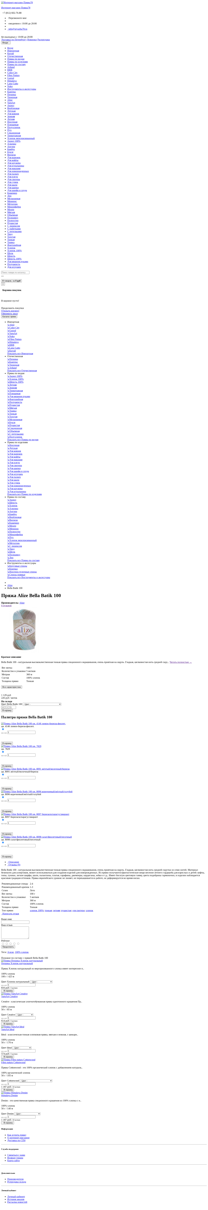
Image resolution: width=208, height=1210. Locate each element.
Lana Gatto (12, 83)
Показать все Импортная (20, 353)
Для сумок (12, 182)
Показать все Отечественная (22, 370)
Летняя (11, 119)
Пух (9, 130)
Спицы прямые (16, 574)
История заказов (15, 1199)
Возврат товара (15, 1157)
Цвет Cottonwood (10, 1080)
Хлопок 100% (14, 250)
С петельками (14, 231)
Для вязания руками (17, 261)
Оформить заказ (9, 313)
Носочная (12, 122)
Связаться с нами (16, 1155)
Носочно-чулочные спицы (22, 571)
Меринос (12, 201)
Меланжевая (13, 198)
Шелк (10, 253)
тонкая (48, 910)
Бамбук (11, 149)
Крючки (12, 569)
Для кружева (14, 163)
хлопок (89, 910)
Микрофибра (14, 206)
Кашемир (12, 193)
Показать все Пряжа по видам (22, 439)
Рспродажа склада (16, 1181)
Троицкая (12, 97)
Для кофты (12, 160)
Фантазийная (14, 245)
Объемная (12, 215)
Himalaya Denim (9, 1095)
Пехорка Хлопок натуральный (17, 963)
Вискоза (11, 154)
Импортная (13, 50)
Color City (12, 72)
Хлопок (11, 248)
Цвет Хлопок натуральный (15, 981)
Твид (9, 234)
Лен (9, 196)
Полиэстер (12, 220)
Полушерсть (13, 264)
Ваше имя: (6, 919)
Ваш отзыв (6, 925)
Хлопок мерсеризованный (21, 138)
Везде (10, 48)
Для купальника (15, 165)
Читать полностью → (181, 662)
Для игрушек (14, 267)
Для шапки (13, 187)
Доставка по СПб (16, 1140)
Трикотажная (14, 135)
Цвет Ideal (6, 1047)
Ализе (10, 952)
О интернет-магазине (18, 1137)
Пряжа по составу (16, 64)
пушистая (66, 910)
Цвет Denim (7, 1113)
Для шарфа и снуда (17, 190)
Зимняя (11, 116)
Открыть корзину (10, 310)
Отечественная (15, 56)
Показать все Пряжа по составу (23, 560)
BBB (9, 70)
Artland (11, 67)
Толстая (11, 237)
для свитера (78, 910)
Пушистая (12, 223)
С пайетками (14, 228)
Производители (15, 1179)
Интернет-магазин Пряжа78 (15, 7)
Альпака (11, 144)
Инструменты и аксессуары (21, 89)
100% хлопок (22, 952)
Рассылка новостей (17, 1202)
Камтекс (11, 91)
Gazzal (10, 78)
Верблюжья (13, 108)
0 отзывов (6, 605)
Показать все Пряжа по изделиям (24, 494)
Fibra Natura (13, 75)
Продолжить (8, 947)
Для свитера (13, 179)
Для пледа (12, 176)
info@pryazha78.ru (17, 29)
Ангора (11, 146)
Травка (10, 242)
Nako (10, 86)
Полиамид (12, 217)
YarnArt (11, 102)
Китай (10, 53)
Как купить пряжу (16, 1135)
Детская (11, 111)
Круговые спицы (17, 566)
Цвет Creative (8, 1014)
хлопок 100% (37, 910)
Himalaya (12, 81)
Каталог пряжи (9, 316)
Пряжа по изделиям (17, 61)
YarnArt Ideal (7, 1029)
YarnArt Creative (9, 996)
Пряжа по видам (15, 59)
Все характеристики (11, 687)
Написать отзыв (10, 913)
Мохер (10, 209)
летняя (56, 910)
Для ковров (13, 113)
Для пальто (13, 174)
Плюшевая (12, 124)
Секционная (13, 133)
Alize (9, 100)
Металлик (12, 204)
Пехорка (11, 94)
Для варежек (13, 157)
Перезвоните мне (16, 18)
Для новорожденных (18, 171)
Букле (10, 152)
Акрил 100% (13, 141)
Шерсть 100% (14, 258)
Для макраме (14, 168)
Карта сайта (13, 1160)
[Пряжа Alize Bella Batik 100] (24, 651)
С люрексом (13, 226)
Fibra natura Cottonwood (13, 1062)
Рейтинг (5, 940)
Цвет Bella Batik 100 (11, 704)
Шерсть (11, 256)
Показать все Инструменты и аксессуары (28, 577)
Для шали (12, 185)
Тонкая (11, 239)
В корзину (7, 710)
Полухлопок (13, 127)
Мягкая (11, 212)
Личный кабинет (16, 1196)
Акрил (10, 105)
